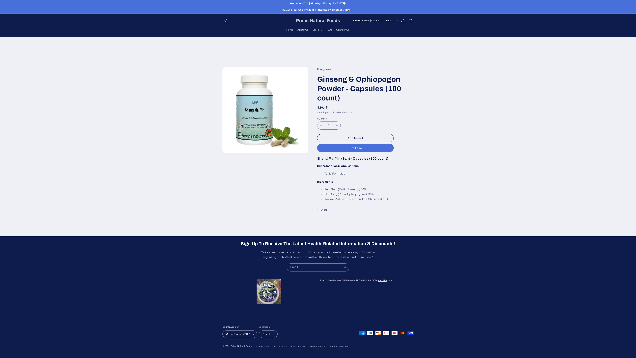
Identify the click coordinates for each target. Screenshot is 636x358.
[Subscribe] (345, 267)
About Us (382, 280)
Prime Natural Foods (241, 346)
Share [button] (323, 210)
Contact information (339, 346)
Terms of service (298, 346)
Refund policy (263, 346)
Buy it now (355, 148)
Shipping (322, 113)
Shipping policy (317, 346)
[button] (226, 21)
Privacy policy (280, 346)
